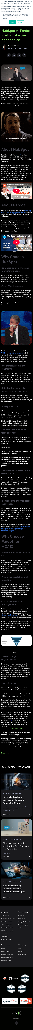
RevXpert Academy (7, 954)
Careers (20, 951)
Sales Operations (6, 922)
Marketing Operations (8, 919)
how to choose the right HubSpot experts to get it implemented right (15, 529)
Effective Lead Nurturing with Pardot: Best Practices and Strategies (16, 846)
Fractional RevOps (6, 939)
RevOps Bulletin (6, 961)
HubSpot (21, 916)
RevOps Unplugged (7, 958)
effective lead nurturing (9, 615)
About (20, 948)
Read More (5, 753)
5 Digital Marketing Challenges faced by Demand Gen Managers (14, 888)
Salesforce (21, 919)
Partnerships (22, 954)
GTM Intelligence (6, 925)
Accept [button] (12, 22)
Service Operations (7, 928)
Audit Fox (21, 928)
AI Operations (5, 916)
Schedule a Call (16, 729)
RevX (10, 720)
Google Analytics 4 (24, 922)
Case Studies (5, 951)
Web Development (7, 931)
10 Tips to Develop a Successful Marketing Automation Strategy (13, 800)
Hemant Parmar (14, 46)
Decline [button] (20, 22)
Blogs (3, 948)
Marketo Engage (23, 925)
